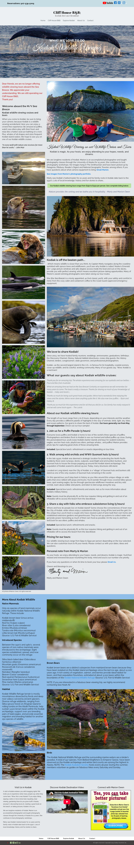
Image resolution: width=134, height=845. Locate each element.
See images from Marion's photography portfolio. (69, 174)
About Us (81, 21)
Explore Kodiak (69, 21)
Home (43, 21)
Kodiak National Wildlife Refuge (79, 677)
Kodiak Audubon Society (76, 765)
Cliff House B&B (54, 21)
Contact (90, 21)
